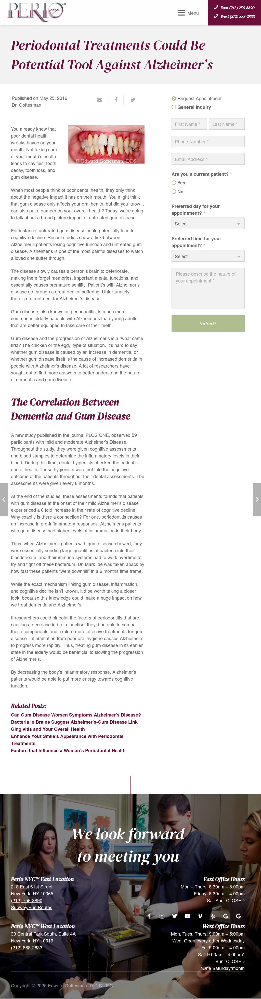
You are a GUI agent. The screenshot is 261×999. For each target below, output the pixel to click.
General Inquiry (194, 107)
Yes (181, 182)
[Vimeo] (200, 916)
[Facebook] (149, 916)
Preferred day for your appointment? (196, 209)
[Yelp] (212, 916)
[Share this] (116, 100)
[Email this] (101, 100)
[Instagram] (161, 916)
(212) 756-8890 (26, 900)
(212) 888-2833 (26, 947)
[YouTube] (187, 916)
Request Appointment (199, 98)
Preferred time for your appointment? (196, 242)
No (180, 191)
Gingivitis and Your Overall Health (48, 729)
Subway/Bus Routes (31, 907)
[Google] (225, 916)
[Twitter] (174, 916)
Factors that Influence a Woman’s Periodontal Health (68, 750)
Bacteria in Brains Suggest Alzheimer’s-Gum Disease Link (74, 722)
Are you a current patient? (202, 174)
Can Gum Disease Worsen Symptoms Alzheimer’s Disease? (76, 714)
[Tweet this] (131, 100)
